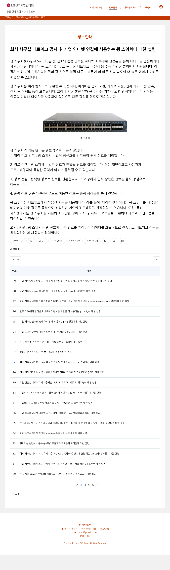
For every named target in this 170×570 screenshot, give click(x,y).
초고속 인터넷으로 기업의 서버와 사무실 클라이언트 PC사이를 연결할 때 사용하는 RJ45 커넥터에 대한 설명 (72, 423)
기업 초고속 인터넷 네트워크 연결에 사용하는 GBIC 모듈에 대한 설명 (53, 332)
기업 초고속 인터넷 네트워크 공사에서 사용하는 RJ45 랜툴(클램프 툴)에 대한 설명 (60, 413)
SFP (122, 241)
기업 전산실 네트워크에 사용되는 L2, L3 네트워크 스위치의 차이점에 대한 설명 (58, 382)
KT (31, 241)
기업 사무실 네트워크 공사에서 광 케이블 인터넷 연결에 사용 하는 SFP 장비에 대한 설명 (62, 464)
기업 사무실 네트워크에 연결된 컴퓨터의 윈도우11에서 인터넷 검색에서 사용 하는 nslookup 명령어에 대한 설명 (74, 301)
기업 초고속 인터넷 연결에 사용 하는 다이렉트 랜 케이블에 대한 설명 (53, 433)
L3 (105, 241)
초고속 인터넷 (56, 241)
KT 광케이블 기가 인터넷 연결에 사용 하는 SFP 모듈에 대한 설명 (51, 342)
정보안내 (85, 37)
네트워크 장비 (74, 241)
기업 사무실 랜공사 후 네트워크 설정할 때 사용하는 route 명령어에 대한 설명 (57, 291)
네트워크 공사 (92, 241)
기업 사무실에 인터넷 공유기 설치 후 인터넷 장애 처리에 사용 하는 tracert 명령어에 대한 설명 (66, 281)
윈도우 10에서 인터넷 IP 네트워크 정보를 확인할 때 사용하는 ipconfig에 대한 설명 (60, 311)
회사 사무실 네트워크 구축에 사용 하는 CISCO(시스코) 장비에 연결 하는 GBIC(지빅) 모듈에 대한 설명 (69, 453)
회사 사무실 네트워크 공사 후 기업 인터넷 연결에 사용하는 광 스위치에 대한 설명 (59, 362)
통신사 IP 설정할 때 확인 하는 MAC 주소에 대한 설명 (46, 352)
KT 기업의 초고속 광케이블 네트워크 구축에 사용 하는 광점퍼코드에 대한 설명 (58, 474)
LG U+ (42, 241)
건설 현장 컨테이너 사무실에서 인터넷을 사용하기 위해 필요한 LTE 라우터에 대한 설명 (62, 372)
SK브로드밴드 (18, 241)
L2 (114, 241)
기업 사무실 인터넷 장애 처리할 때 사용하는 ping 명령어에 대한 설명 (53, 321)
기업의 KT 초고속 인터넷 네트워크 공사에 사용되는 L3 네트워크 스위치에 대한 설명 (60, 393)
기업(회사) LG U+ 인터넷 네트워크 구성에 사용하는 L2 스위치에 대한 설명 (56, 403)
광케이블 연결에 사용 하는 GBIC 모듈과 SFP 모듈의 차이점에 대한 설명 (54, 443)
